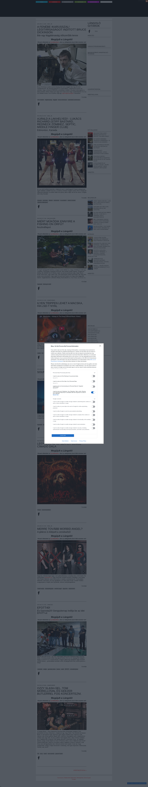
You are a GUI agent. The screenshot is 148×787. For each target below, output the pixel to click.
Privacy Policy (82, 441)
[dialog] (74, 393)
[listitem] (74, 373)
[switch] (93, 376)
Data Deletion (65, 441)
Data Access (74, 441)
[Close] (100, 346)
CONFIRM (63, 435)
